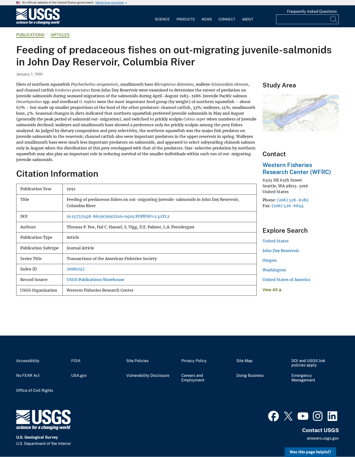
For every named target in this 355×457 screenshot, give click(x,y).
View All (271, 290)
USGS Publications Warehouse (95, 279)
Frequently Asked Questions (312, 11)
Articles (60, 35)
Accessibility (27, 361)
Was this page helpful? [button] (310, 452)
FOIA (75, 361)
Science (162, 19)
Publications (30, 35)
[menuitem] (162, 16)
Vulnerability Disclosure (147, 375)
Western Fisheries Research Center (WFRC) (297, 168)
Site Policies (137, 361)
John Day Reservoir (281, 250)
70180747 (76, 269)
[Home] (38, 23)
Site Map (244, 361)
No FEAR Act (28, 375)
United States (276, 241)
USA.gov (79, 375)
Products (186, 19)
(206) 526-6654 (288, 205)
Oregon (270, 260)
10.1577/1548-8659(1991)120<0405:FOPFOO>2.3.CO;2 (118, 216)
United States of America (286, 279)
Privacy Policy (194, 361)
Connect (227, 19)
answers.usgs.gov (323, 438)
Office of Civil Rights (34, 390)
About (247, 19)
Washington (274, 269)
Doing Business (250, 375)
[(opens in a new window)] (273, 415)
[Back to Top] (337, 439)
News (207, 19)
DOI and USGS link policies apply (308, 363)
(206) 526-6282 (293, 199)
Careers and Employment (192, 377)
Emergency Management (303, 377)
